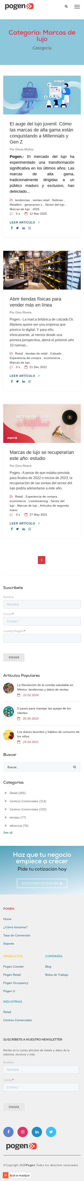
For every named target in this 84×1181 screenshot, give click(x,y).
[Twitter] (51, 1132)
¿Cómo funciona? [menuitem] (15, 927)
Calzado (55, 353)
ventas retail (41, 200)
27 (38, 514)
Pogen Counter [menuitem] (13, 966)
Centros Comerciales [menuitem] (17, 1020)
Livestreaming (38, 501)
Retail (19, 353)
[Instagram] (22, 1132)
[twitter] (17, 228)
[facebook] (12, 228)
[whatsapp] (29, 228)
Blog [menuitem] (48, 966)
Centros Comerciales (28, 801)
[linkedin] (23, 228)
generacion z (33, 204)
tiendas (18, 817)
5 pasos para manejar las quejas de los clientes (44, 711)
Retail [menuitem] (7, 1012)
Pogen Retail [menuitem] (12, 974)
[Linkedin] (37, 1132)
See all (7, 832)
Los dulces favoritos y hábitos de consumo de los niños (48, 734)
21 (38, 367)
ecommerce (52, 358)
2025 (36, 209)
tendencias (22, 200)
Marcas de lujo (20, 209)
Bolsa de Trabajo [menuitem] (56, 974)
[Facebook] (8, 1132)
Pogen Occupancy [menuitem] (15, 983)
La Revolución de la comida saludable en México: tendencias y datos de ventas (45, 687)
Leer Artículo (23, 222)
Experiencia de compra (25, 358)
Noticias (57, 200)
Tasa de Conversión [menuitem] (16, 935)
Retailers (16, 204)
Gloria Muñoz (24, 149)
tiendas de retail (36, 353)
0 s (18, 213)
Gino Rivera (23, 312)
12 (38, 213)
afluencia (19, 825)
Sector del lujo (54, 204)
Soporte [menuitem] (8, 943)
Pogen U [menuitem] (9, 991)
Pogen (31, 1165)
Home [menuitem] (7, 919)
